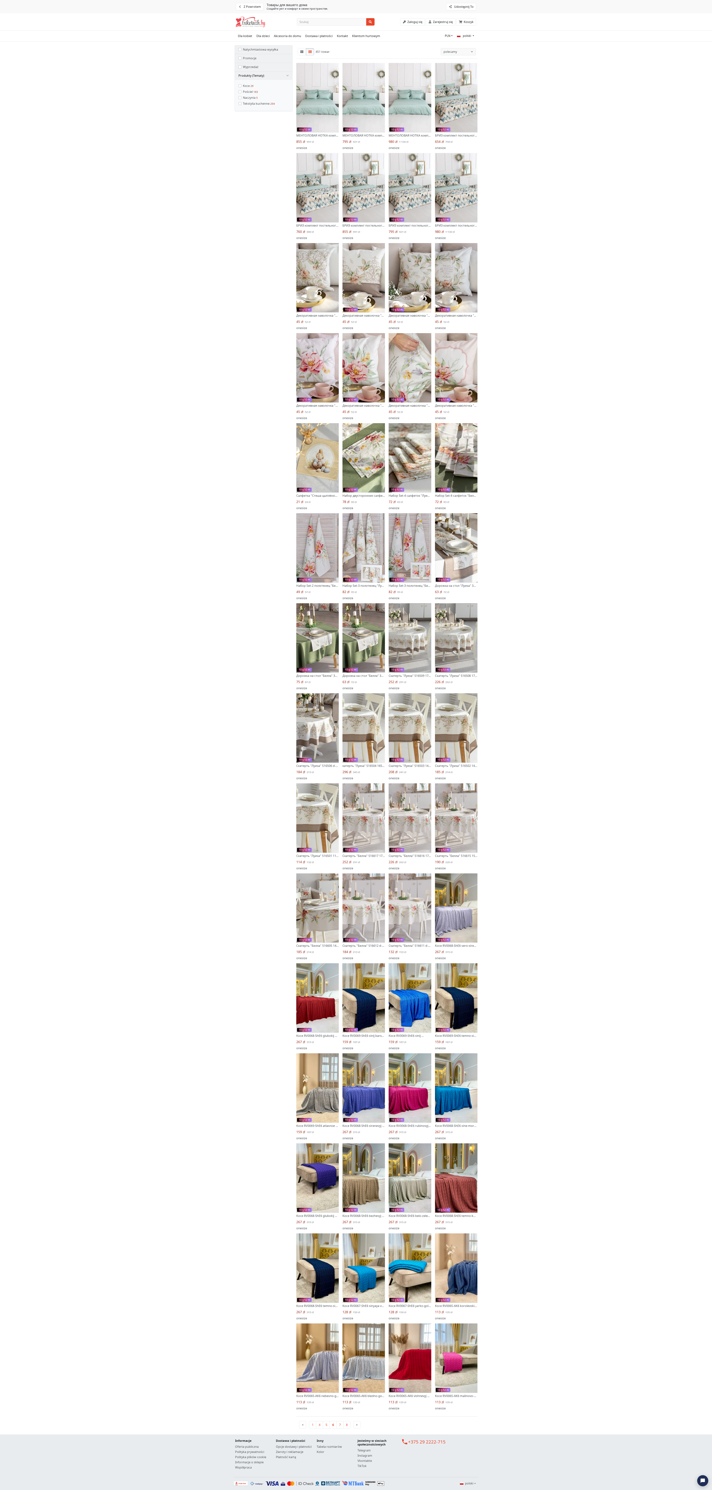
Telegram (364, 1450)
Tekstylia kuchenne (259, 104)
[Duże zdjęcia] (302, 52)
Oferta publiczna (247, 1447)
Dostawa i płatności (319, 36)
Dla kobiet (245, 36)
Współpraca (243, 1467)
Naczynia (250, 98)
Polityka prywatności (249, 1452)
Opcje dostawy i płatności (294, 1447)
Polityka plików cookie (250, 1457)
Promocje (249, 58)
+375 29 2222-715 (427, 1442)
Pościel (250, 92)
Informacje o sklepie (249, 1462)
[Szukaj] (370, 22)
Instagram (364, 1456)
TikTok (362, 1466)
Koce (248, 86)
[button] (263, 75)
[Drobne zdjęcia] (310, 52)
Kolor (320, 1452)
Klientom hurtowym (366, 36)
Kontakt (342, 36)
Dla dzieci (263, 36)
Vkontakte (364, 1461)
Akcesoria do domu (287, 36)
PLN (447, 36)
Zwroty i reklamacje (289, 1452)
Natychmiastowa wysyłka (260, 49)
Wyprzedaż (250, 67)
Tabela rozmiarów (329, 1447)
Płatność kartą (286, 1457)
